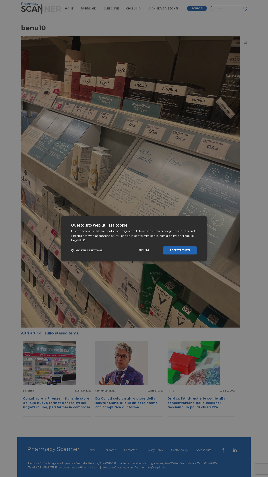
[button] (87, 250)
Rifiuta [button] (144, 250)
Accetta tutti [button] (180, 250)
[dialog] (134, 238)
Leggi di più (78, 240)
